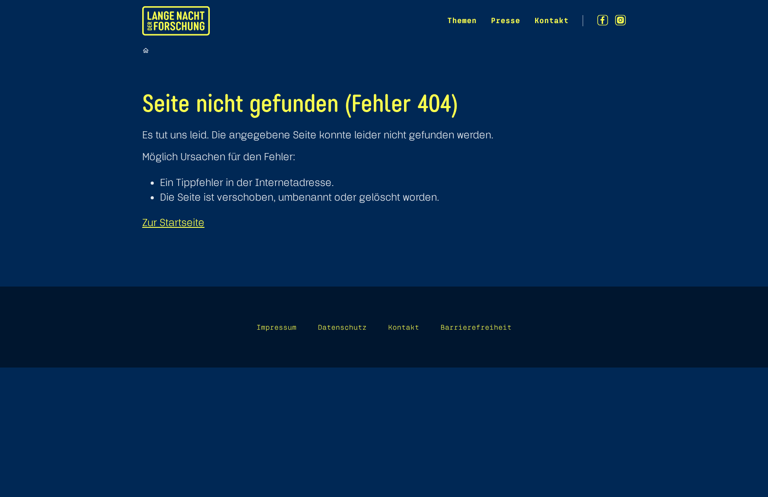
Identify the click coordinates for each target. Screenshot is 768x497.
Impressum (276, 327)
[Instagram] (620, 20)
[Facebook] (602, 20)
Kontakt (551, 20)
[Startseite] (145, 50)
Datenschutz (342, 327)
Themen (461, 20)
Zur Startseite (173, 222)
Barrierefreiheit (476, 327)
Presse (505, 20)
